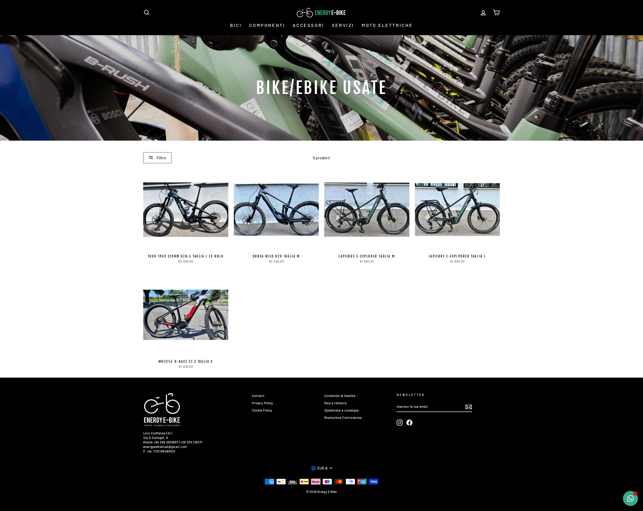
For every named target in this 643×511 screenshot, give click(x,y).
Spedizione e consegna (341, 410)
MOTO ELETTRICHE (387, 25)
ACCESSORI (308, 25)
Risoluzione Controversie (343, 418)
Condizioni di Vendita (340, 396)
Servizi (343, 25)
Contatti (258, 396)
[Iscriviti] (468, 407)
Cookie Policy (262, 410)
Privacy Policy (262, 403)
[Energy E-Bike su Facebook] (409, 423)
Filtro (161, 157)
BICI (236, 25)
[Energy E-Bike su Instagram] (400, 423)
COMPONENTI (267, 25)
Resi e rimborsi (335, 403)
